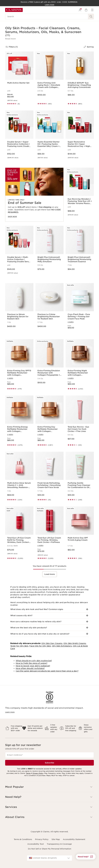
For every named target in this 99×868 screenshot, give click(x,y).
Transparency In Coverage (59, 844)
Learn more (10, 712)
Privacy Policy (38, 773)
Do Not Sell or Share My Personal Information (49, 849)
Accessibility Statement (74, 839)
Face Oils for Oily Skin (40, 646)
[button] (10, 38)
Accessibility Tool (35, 844)
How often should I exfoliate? (30, 668)
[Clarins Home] (14, 10)
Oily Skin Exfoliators (62, 646)
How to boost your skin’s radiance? (33, 666)
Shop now (12, 216)
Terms (28, 773)
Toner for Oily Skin (19, 646)
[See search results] (91, 16)
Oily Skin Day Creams (51, 643)
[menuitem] (79, 9)
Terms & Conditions (23, 839)
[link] (34, 195)
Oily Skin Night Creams (74, 643)
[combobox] (49, 858)
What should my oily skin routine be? (34, 661)
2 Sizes (70, 322)
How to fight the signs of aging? (31, 663)
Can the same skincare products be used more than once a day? (47, 671)
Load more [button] (49, 574)
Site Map (56, 839)
